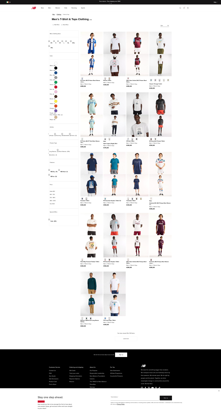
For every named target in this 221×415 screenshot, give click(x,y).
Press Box (93, 384)
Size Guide (52, 376)
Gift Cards (72, 370)
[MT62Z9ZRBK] (109, 259)
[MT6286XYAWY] (151, 259)
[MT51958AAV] (86, 318)
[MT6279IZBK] (136, 198)
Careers (92, 379)
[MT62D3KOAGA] (109, 139)
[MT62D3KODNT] (105, 139)
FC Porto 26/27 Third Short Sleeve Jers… (90, 141)
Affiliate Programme (116, 373)
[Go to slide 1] (109, 3)
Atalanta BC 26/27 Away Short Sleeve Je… (160, 203)
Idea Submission (115, 370)
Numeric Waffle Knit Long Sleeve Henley (89, 321)
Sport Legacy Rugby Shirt (110, 143)
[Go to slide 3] (111, 3)
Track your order (74, 373)
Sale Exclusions (53, 379)
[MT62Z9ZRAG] (105, 259)
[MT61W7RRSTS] (105, 198)
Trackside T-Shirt (131, 200)
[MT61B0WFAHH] (132, 139)
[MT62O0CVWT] (82, 259)
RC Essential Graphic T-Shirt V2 (112, 200)
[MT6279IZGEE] (141, 198)
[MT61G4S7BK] (151, 139)
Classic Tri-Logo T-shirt (155, 84)
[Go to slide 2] (110, 3)
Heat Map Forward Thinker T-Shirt (89, 261)
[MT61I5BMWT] (109, 318)
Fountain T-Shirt (84, 200)
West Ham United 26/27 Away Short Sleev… (136, 262)
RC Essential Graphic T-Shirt (111, 261)
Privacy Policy (120, 404)
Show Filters (65, 24)
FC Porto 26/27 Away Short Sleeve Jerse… (159, 262)
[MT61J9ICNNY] (82, 198)
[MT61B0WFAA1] (128, 139)
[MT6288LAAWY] (128, 259)
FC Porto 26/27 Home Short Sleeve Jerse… (90, 81)
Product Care (53, 381)
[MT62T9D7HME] (128, 78)
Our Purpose (93, 370)
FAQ (50, 373)
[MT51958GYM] (82, 318)
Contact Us (52, 370)
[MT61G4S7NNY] (155, 139)
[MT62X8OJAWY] (151, 198)
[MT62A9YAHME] (82, 78)
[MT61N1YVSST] (163, 80)
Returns (71, 381)
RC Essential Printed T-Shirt (157, 141)
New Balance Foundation (97, 376)
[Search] (180, 8)
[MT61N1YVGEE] (168, 80)
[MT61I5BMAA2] (105, 318)
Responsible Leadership (97, 373)
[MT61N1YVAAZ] (151, 80)
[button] (184, 8)
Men (53, 14)
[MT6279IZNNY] (132, 198)
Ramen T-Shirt (107, 80)
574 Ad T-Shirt (130, 141)
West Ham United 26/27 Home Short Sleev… (136, 81)
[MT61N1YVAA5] (155, 80)
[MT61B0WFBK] (136, 139)
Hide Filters (56, 24)
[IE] (7, 2)
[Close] (219, 391)
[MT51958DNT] (90, 318)
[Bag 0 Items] (187, 8)
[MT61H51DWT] (105, 78)
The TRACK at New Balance (98, 381)
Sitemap (92, 387)
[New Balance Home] (34, 8)
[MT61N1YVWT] (159, 80)
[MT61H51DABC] (109, 78)
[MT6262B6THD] (82, 139)
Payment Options (74, 379)
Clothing (59, 14)
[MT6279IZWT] (128, 198)
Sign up (121, 354)
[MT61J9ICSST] (86, 198)
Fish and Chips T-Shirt (109, 320)
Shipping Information (75, 376)
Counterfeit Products (116, 376)
